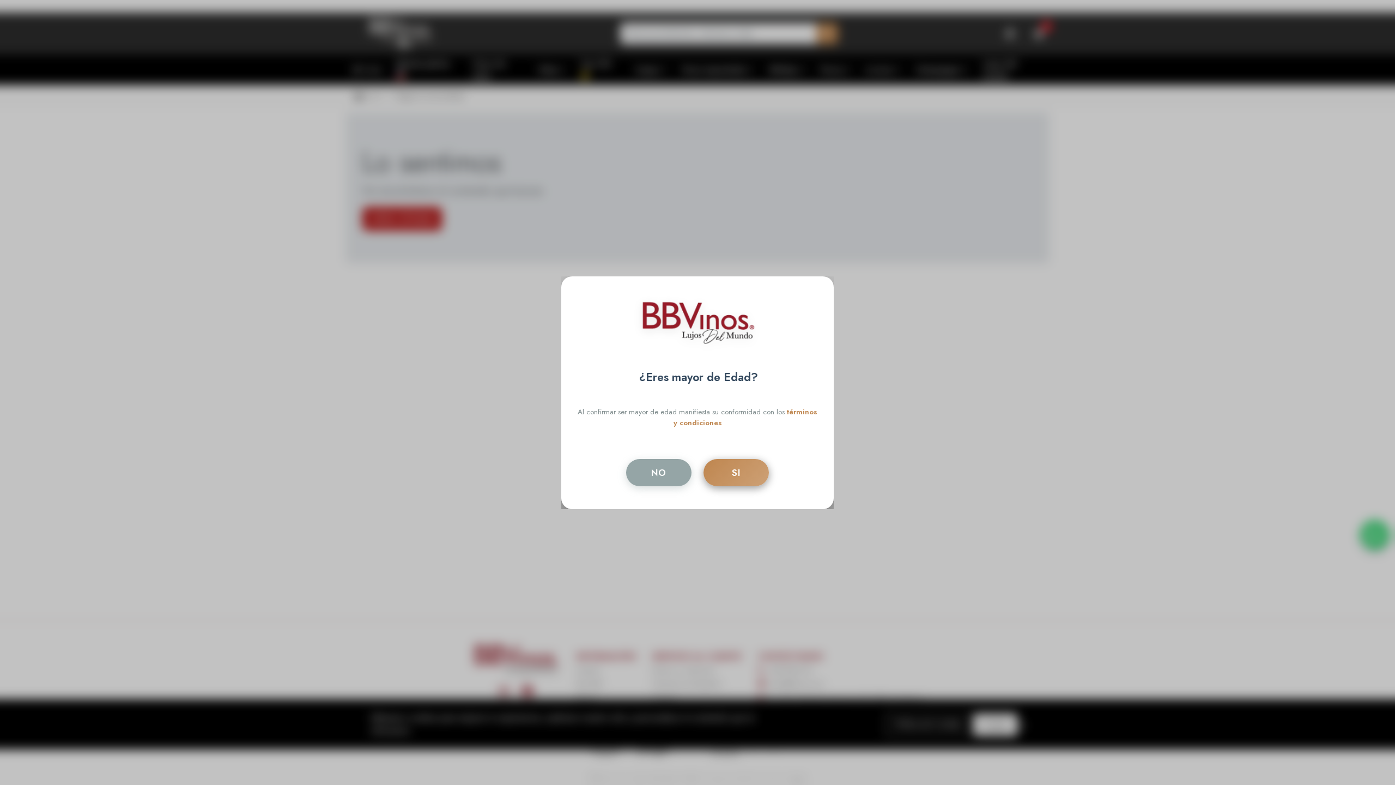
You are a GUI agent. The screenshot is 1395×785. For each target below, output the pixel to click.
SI (736, 472)
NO (658, 472)
